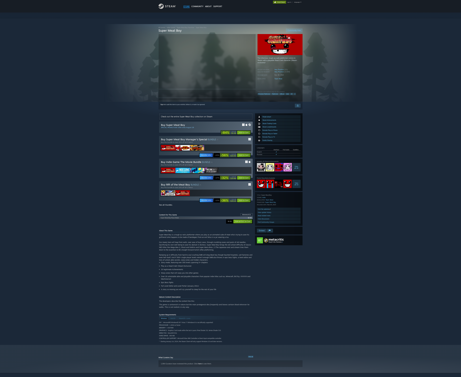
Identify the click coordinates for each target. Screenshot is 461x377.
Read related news (264, 216)
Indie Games (171, 27)
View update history (264, 212)
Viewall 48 (296, 167)
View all (251, 356)
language (297, 2)
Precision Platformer (264, 94)
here (200, 364)
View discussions (263, 219)
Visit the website (264, 209)
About (208, 6)
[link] (229, 132)
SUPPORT (217, 6)
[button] (244, 132)
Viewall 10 (296, 184)
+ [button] (294, 94)
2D (291, 94)
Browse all (246, 214)
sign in (289, 2)
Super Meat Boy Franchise (185, 27)
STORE (186, 6)
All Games (161, 27)
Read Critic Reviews (275, 242)
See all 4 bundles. (166, 205)
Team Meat (278, 79)
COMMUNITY (197, 6)
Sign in (162, 104)
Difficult (282, 94)
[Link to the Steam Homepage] (167, 8)
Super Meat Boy (270, 202)
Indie (287, 94)
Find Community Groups (266, 222)
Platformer (275, 94)
